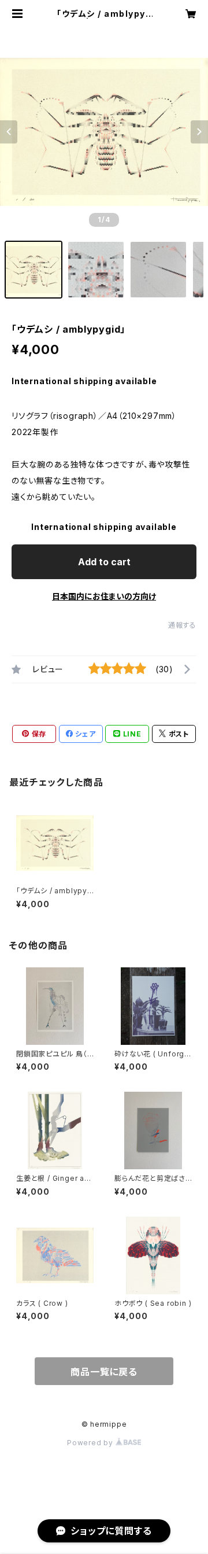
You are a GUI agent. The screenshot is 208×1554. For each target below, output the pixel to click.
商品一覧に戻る (104, 1372)
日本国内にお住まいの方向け (104, 596)
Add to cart (104, 562)
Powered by (91, 1442)
